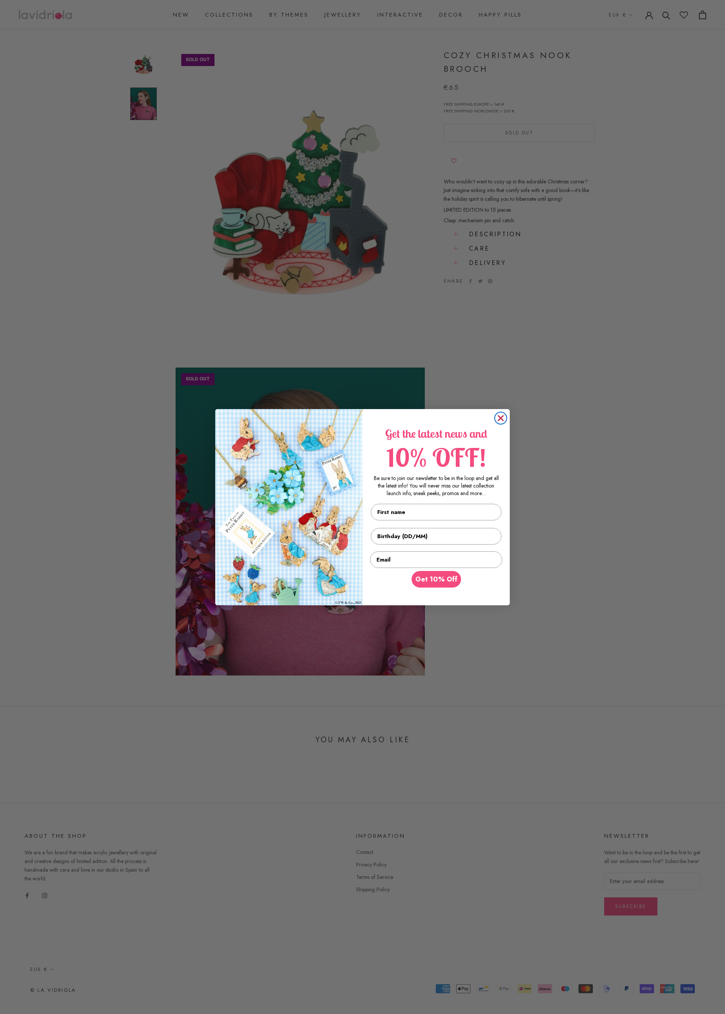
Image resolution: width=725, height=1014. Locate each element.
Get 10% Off (436, 579)
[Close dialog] (501, 418)
